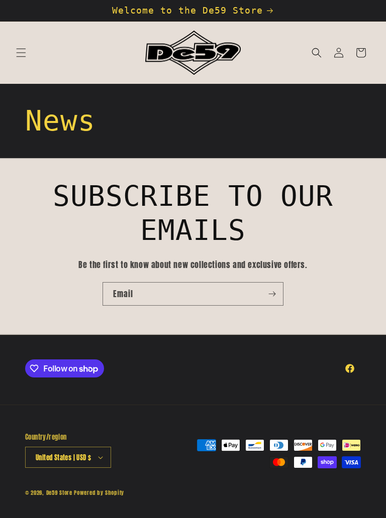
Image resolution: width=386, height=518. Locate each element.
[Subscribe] (272, 294)
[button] (21, 53)
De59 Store (59, 492)
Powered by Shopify (99, 492)
